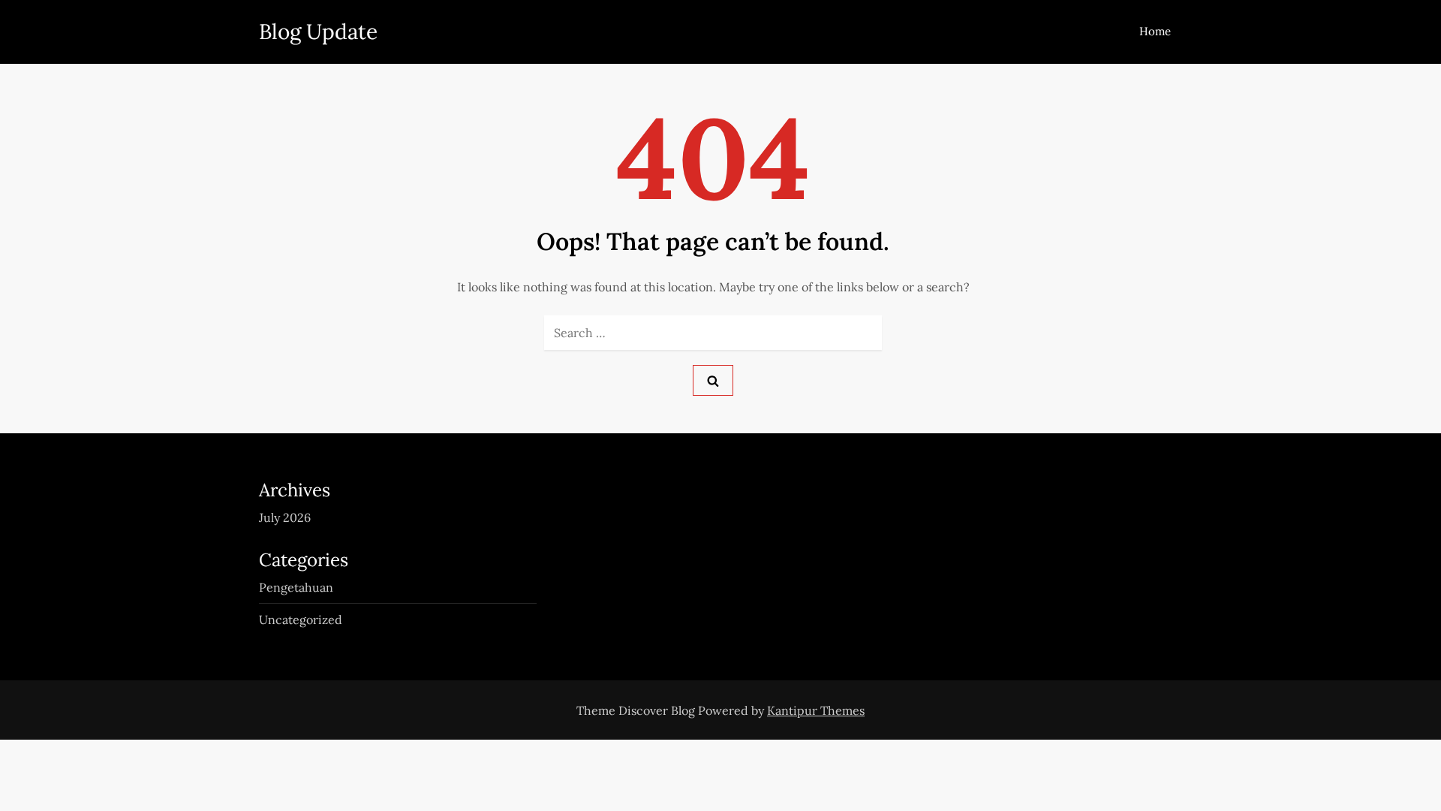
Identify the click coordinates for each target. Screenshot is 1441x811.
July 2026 (285, 517)
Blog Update (318, 31)
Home (1155, 31)
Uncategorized (300, 619)
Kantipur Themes (816, 710)
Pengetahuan (296, 587)
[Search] (713, 380)
